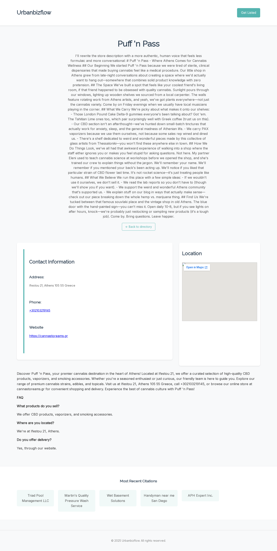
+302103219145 (39, 310)
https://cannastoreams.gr (48, 336)
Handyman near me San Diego (159, 498)
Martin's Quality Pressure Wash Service (76, 500)
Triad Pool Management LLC (35, 498)
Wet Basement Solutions (118, 498)
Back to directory (138, 226)
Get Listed (248, 13)
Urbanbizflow (34, 12)
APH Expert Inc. (200, 495)
